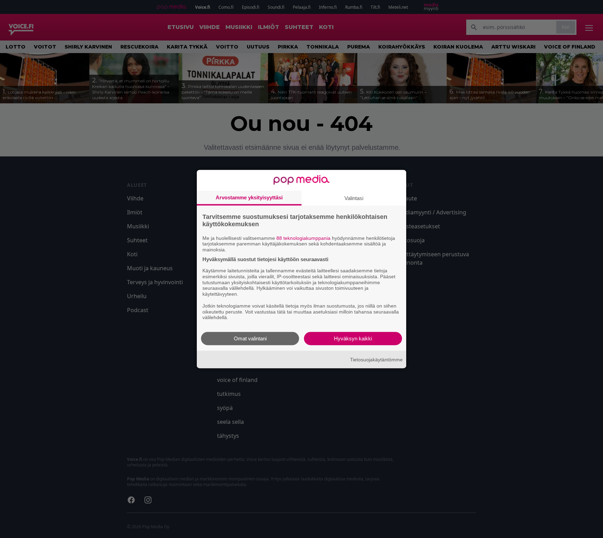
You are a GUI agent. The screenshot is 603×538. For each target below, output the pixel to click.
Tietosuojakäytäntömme (376, 359)
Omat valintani (250, 338)
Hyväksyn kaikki (353, 338)
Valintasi (353, 198)
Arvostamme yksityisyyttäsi (249, 197)
